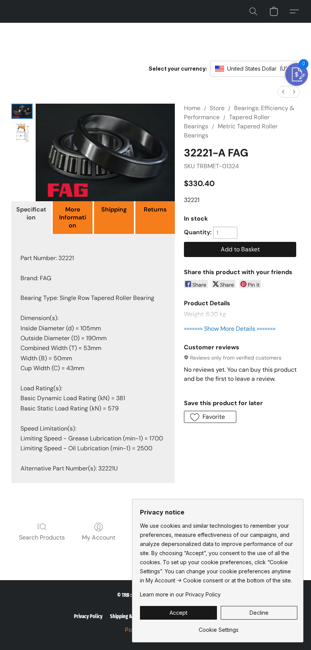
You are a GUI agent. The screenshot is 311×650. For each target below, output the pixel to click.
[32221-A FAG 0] (22, 111)
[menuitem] (283, 91)
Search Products (42, 537)
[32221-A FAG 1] (22, 132)
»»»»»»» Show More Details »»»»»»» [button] (229, 329)
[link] (218, 627)
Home (192, 108)
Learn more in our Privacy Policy (180, 594)
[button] (253, 11)
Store (217, 108)
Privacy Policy (88, 616)
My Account (98, 537)
